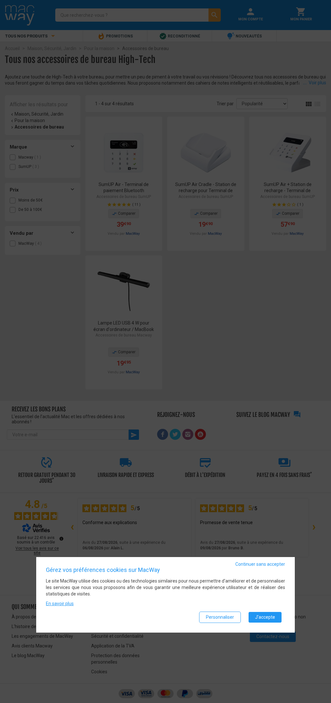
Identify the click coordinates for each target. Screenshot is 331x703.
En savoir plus (60, 603)
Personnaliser (220, 617)
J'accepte (265, 617)
